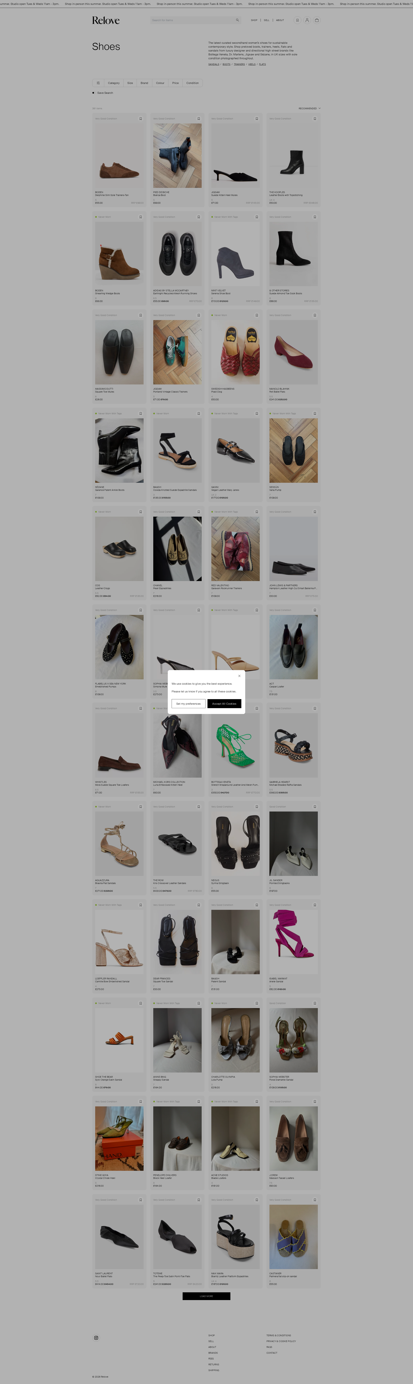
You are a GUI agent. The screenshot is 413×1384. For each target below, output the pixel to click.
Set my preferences (188, 703)
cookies (187, 683)
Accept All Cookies (224, 703)
